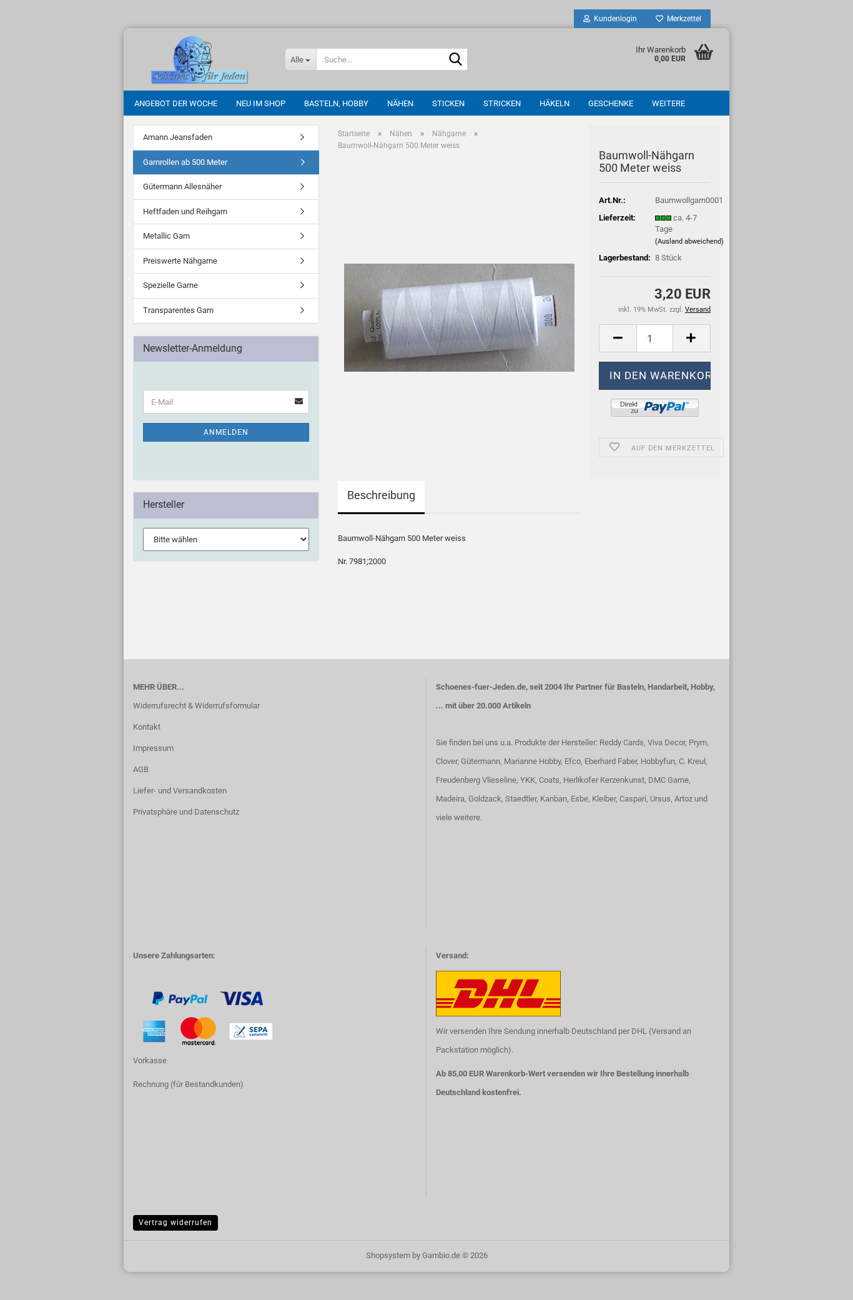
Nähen (400, 103)
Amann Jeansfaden (177, 137)
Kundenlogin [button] (613, 18)
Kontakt (146, 727)
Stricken (502, 103)
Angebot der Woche (175, 103)
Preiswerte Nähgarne (180, 260)
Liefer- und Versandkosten (180, 790)
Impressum (153, 748)
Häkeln (554, 103)
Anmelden (226, 432)
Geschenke (610, 103)
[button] (617, 338)
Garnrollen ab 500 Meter (185, 162)
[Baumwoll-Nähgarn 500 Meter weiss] (459, 300)
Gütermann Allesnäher (182, 186)
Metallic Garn (166, 236)
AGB (141, 769)
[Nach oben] (34, 1281)
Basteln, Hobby (336, 103)
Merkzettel (682, 18)
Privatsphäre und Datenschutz (186, 811)
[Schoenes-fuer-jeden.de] (199, 59)
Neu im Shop (260, 103)
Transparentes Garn (178, 310)
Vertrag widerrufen (175, 1222)
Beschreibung (381, 495)
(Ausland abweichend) (689, 241)
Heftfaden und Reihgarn (185, 211)
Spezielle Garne (170, 285)
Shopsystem (388, 1255)
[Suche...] (456, 60)
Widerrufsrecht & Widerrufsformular (196, 705)
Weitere (668, 103)
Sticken (448, 103)
